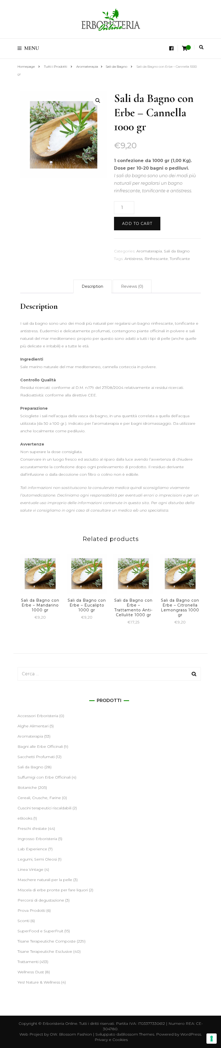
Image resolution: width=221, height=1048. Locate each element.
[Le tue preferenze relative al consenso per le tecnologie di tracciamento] (211, 1038)
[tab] (92, 286)
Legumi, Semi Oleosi (37, 859)
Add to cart (137, 223)
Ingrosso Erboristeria (37, 838)
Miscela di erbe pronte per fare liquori (53, 890)
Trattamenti (28, 961)
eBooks (25, 818)
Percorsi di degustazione (41, 900)
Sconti (23, 920)
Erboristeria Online (60, 1023)
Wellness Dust (31, 972)
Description (92, 286)
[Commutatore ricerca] (201, 47)
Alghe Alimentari (33, 726)
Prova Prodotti (31, 910)
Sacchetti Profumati (36, 756)
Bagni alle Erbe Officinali (40, 746)
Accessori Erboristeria (38, 715)
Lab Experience (32, 849)
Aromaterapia (149, 251)
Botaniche (27, 787)
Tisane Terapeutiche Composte (47, 941)
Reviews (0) (132, 286)
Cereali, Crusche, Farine (39, 797)
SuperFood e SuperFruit (40, 931)
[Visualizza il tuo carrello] (184, 48)
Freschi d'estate (32, 828)
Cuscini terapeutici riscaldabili (44, 808)
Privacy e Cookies (111, 1039)
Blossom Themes (137, 1034)
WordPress (190, 1034)
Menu (31, 48)
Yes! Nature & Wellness (39, 982)
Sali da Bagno (177, 251)
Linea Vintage (30, 869)
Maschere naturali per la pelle (45, 879)
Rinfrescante (156, 258)
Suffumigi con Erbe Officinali (44, 777)
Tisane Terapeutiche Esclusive (45, 951)
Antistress (134, 258)
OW (53, 1034)
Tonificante (180, 258)
